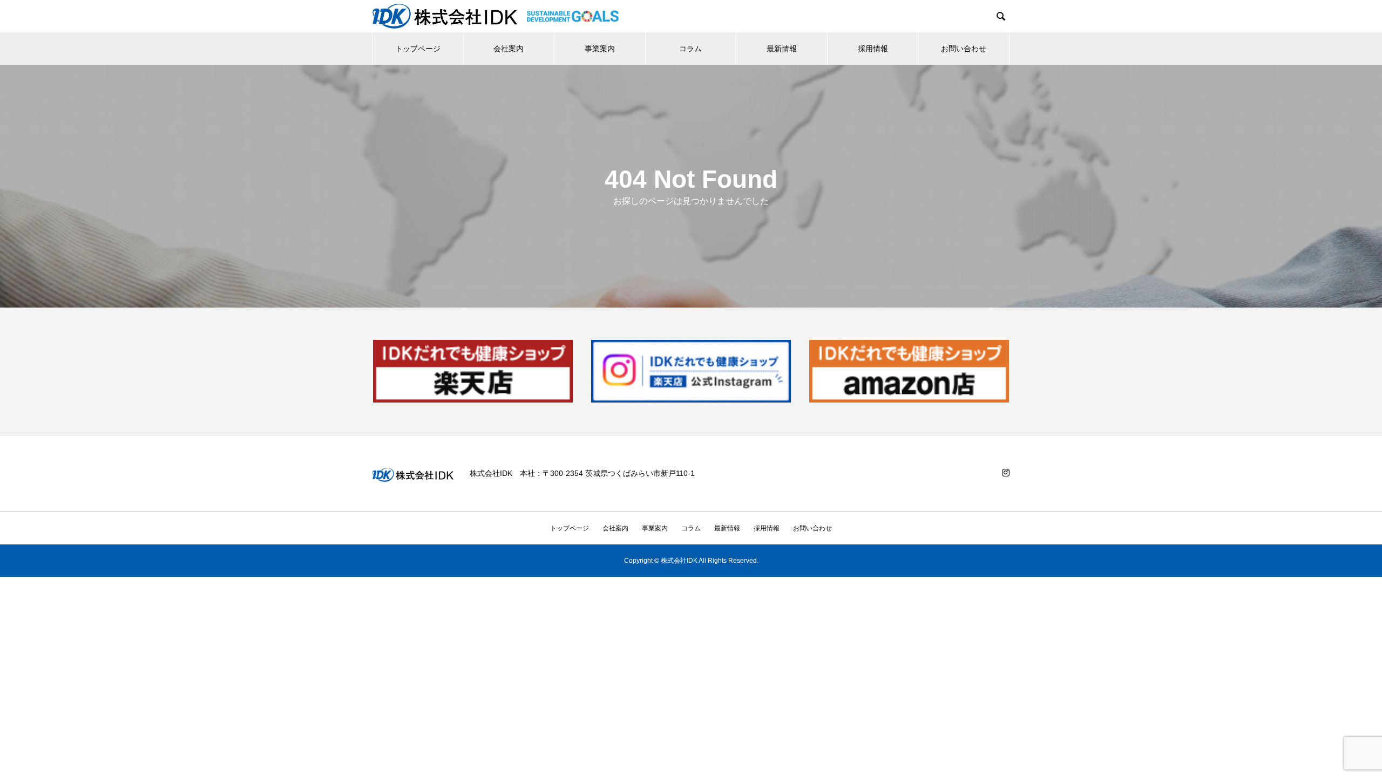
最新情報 (782, 48)
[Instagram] (1006, 472)
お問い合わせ (963, 48)
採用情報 (873, 48)
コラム (690, 48)
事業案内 (600, 48)
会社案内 (508, 48)
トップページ (418, 48)
